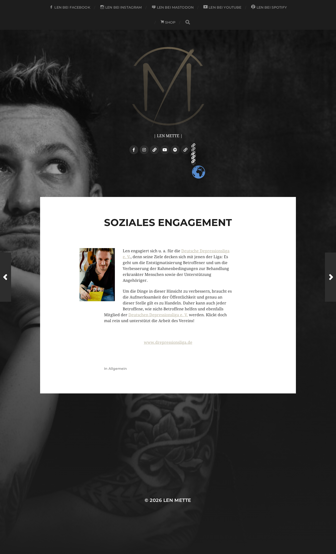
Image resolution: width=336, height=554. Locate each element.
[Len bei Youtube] (164, 149)
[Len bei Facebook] (133, 149)
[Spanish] (193, 163)
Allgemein (117, 368)
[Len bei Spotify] (175, 149)
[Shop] (185, 149)
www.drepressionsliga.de (168, 342)
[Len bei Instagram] (144, 149)
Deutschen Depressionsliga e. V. (158, 315)
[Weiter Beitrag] (330, 277)
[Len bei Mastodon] (154, 149)
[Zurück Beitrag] (5, 277)
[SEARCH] (187, 22)
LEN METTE (177, 500)
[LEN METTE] (168, 87)
